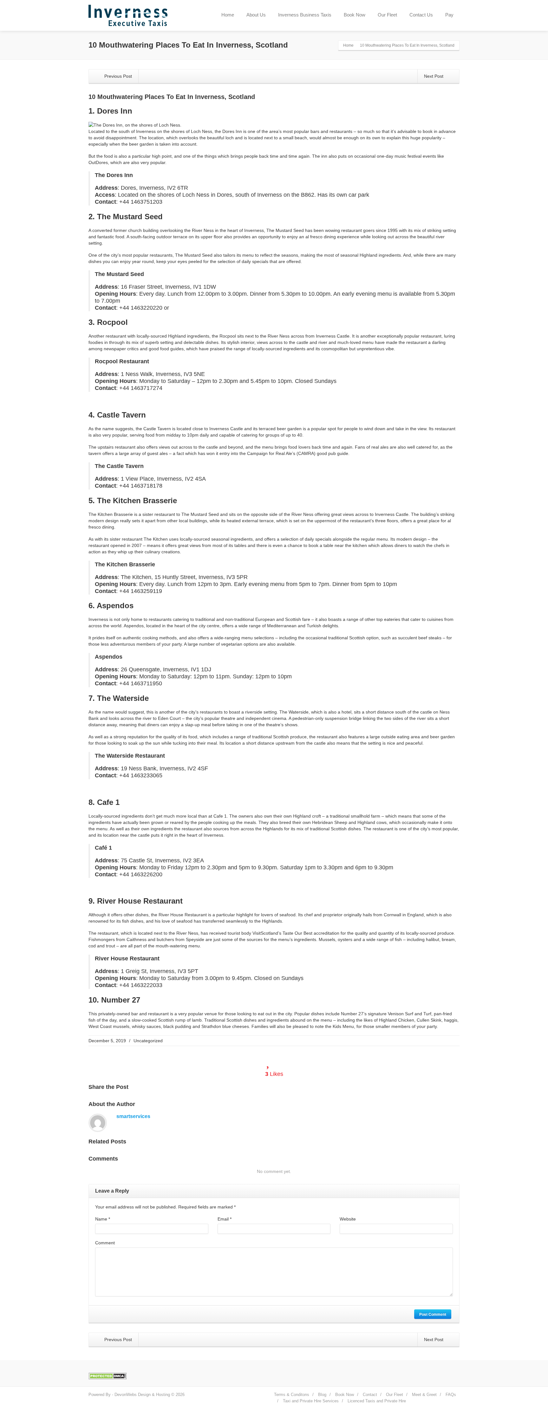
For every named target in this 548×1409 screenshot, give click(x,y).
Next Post (434, 76)
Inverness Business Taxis (304, 14)
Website (348, 1218)
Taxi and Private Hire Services (311, 1401)
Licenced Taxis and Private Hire (377, 1401)
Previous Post (117, 76)
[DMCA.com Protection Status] (107, 1375)
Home (227, 14)
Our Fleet (387, 14)
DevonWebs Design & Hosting (142, 1394)
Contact (370, 1394)
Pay (449, 14)
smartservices (133, 1116)
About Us (256, 14)
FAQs (451, 1394)
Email (225, 1218)
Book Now (354, 14)
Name (102, 1218)
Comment (105, 1242)
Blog (322, 1394)
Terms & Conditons (291, 1394)
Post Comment (432, 1314)
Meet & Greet (424, 1394)
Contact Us (421, 14)
